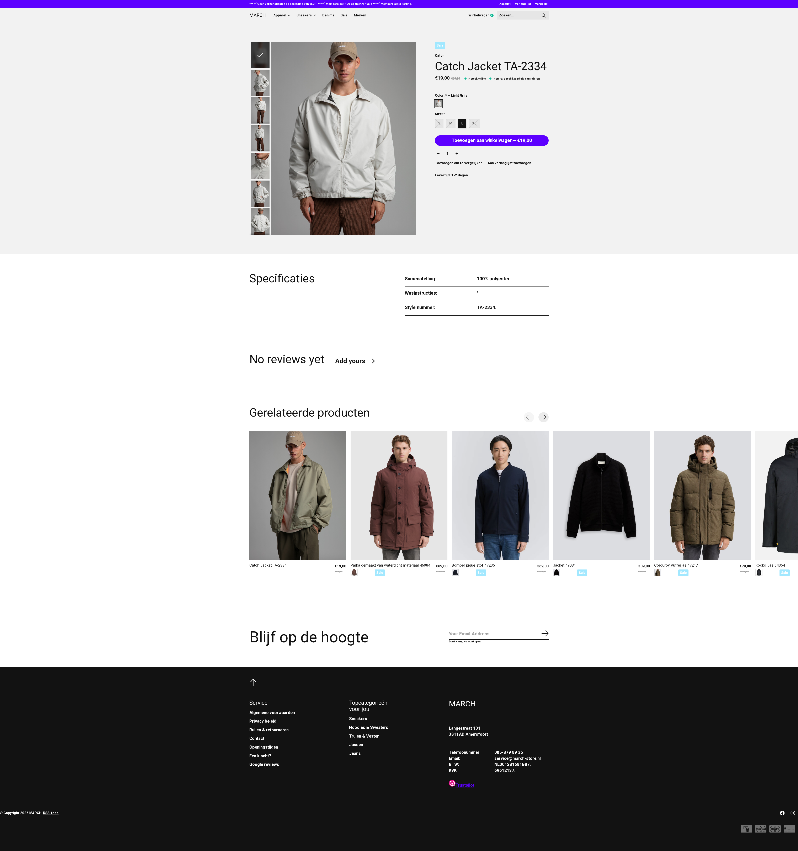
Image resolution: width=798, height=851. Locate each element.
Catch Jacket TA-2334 (268, 565)
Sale (344, 15)
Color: (451, 95)
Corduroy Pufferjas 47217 (676, 565)
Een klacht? (260, 756)
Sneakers (304, 15)
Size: (440, 114)
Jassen (356, 745)
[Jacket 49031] (601, 495)
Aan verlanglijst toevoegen (509, 163)
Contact (256, 738)
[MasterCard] (760, 831)
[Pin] (789, 831)
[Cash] (746, 831)
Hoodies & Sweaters (368, 727)
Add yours (350, 361)
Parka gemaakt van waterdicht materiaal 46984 (390, 565)
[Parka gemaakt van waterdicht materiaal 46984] (399, 495)
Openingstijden (263, 747)
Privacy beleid (262, 721)
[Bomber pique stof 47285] (500, 495)
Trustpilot (465, 785)
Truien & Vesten (364, 736)
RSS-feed (51, 812)
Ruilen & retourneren (269, 730)
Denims (328, 15)
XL (474, 123)
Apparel (279, 15)
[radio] (438, 103)
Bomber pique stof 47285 (473, 565)
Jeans (355, 753)
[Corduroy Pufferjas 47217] (702, 495)
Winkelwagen (482, 15)
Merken (360, 15)
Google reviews (264, 764)
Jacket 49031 (564, 565)
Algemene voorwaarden (272, 713)
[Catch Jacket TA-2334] (297, 495)
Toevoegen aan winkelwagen (492, 140)
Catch (439, 55)
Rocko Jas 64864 (770, 565)
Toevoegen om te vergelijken (458, 163)
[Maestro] (775, 831)
